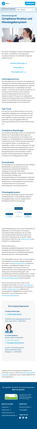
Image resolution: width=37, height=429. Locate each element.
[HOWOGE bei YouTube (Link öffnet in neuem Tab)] (26, 418)
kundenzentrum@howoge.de (10, 295)
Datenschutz (5, 410)
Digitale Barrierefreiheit (8, 415)
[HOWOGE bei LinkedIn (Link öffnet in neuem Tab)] (23, 418)
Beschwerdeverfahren (19, 263)
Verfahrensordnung (26, 239)
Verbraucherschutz (7, 412)
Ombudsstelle (17, 67)
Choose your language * (8, 10)
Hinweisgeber (23, 410)
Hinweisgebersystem (17, 72)
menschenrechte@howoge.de (10, 278)
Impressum (5, 407)
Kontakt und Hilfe (24, 407)
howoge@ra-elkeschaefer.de (15, 343)
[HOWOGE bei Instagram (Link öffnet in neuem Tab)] (20, 418)
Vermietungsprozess (13, 289)
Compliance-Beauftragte (17, 63)
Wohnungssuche (28, 285)
